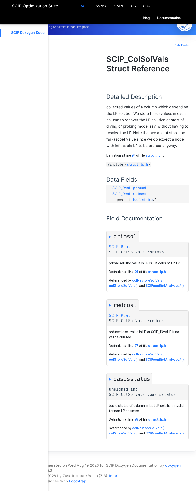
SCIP (84, 6)
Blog (146, 18)
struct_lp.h (154, 155)
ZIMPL (119, 6)
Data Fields (182, 45)
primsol (139, 188)
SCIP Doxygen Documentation (36, 33)
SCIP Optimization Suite (35, 6)
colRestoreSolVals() (148, 280)
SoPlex (101, 6)
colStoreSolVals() (123, 285)
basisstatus (143, 200)
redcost (140, 194)
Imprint (115, 476)
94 (134, 155)
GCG (146, 6)
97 (136, 346)
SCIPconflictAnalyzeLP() (165, 285)
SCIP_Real (121, 188)
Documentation (169, 18)
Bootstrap (77, 481)
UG (133, 6)
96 (136, 272)
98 (136, 419)
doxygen (173, 465)
